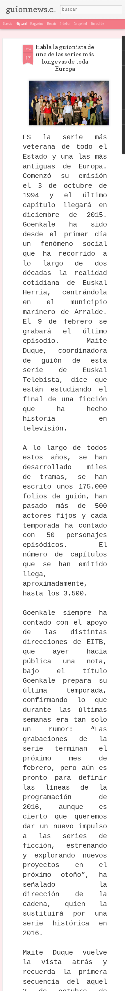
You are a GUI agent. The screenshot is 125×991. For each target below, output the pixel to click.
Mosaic (51, 24)
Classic (7, 24)
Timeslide (97, 24)
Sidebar (65, 24)
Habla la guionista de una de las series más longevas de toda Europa (64, 58)
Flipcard (21, 24)
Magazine (37, 24)
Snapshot (80, 24)
